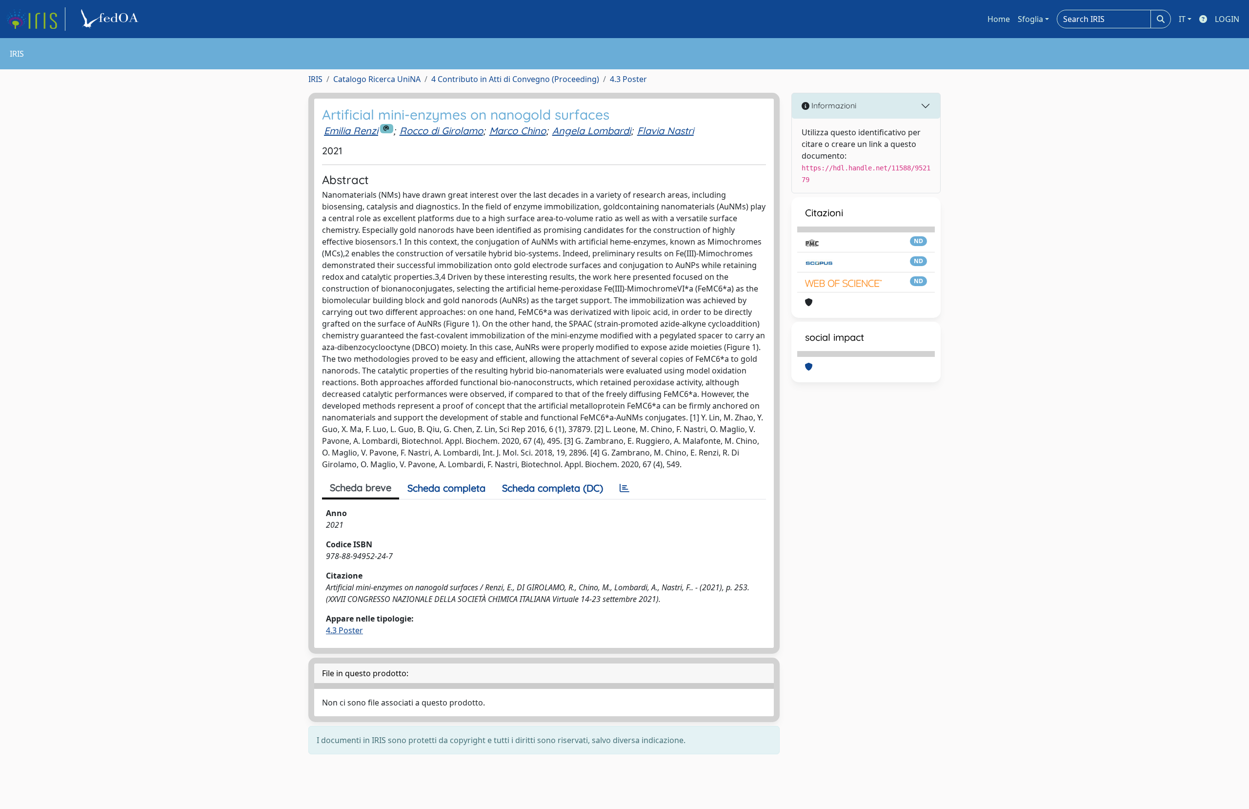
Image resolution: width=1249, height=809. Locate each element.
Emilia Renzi (351, 130)
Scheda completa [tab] (446, 488)
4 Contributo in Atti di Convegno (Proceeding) (515, 79)
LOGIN (1227, 19)
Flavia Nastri (665, 130)
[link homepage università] (111, 19)
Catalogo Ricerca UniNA (377, 79)
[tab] (624, 488)
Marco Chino (517, 130)
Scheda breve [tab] (360, 487)
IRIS (315, 79)
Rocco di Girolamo (441, 130)
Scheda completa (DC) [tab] (552, 488)
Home (998, 19)
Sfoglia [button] (1030, 19)
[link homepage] (35, 19)
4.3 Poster (628, 79)
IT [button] (1182, 19)
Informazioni (832, 105)
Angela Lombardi (591, 130)
